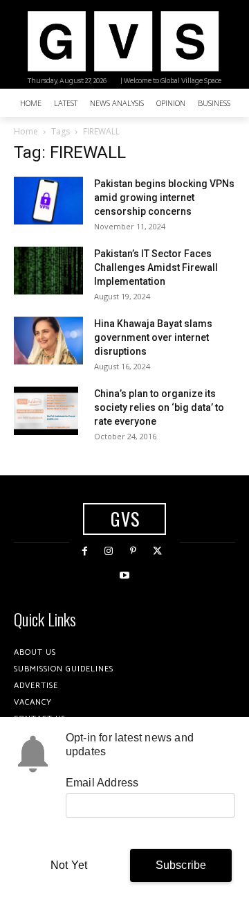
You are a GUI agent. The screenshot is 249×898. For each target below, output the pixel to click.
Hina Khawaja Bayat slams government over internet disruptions (153, 337)
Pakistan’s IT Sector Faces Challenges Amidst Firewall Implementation (156, 267)
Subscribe (181, 865)
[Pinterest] (133, 551)
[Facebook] (84, 551)
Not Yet (68, 865)
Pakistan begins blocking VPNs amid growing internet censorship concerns (164, 197)
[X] (157, 551)
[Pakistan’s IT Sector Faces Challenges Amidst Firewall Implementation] (48, 270)
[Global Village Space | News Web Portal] (123, 41)
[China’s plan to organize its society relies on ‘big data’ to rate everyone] (46, 411)
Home (26, 131)
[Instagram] (109, 551)
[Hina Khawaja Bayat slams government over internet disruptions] (48, 340)
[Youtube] (124, 575)
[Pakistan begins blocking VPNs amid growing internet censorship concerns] (48, 200)
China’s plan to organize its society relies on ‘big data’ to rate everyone (159, 407)
